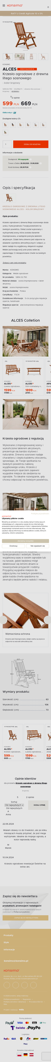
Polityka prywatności (40, 514)
